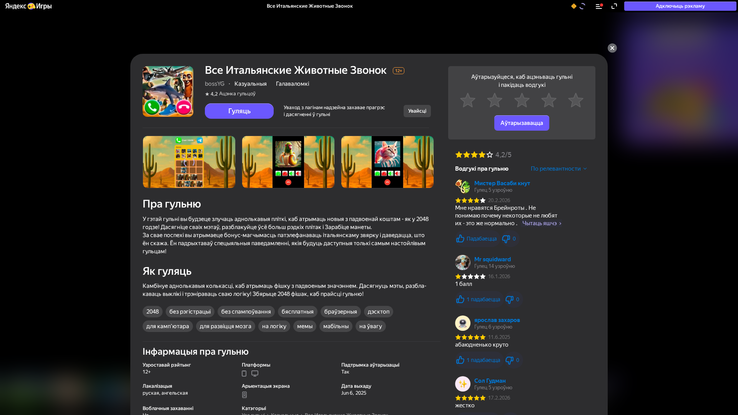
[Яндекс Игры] (28, 6)
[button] (28, 6)
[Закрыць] (612, 48)
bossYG (214, 83)
